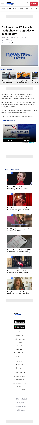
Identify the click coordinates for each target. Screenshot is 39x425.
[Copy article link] (12, 43)
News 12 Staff (5, 37)
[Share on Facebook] (7, 43)
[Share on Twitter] (9, 43)
